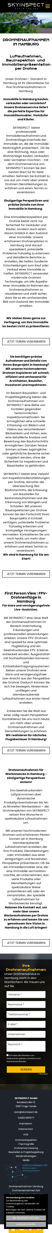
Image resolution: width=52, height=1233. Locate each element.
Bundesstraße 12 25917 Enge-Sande (26, 1102)
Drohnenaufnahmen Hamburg (26, 1186)
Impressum (25, 1123)
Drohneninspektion (26, 1140)
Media (26, 1160)
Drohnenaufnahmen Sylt (26, 1190)
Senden (26, 1069)
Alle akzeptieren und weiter (26, 1218)
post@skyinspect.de (26, 1112)
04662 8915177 (26, 1117)
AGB (25, 1134)
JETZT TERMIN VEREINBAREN (26, 341)
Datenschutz (25, 1129)
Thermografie (26, 1144)
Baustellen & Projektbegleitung (26, 1152)
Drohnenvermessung (26, 1148)
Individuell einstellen (26, 1224)
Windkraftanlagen (26, 1156)
